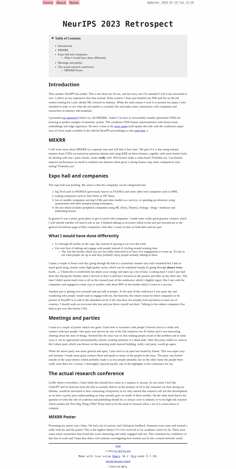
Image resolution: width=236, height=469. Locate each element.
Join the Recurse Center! (118, 461)
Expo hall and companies (72, 54)
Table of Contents (68, 38)
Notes (74, 2)
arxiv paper (121, 126)
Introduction (65, 45)
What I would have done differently (85, 57)
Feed (118, 446)
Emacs (116, 456)
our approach (70, 117)
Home (48, 2)
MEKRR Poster (73, 70)
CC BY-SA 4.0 (122, 451)
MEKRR (63, 50)
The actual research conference (76, 66)
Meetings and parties (70, 62)
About (61, 2)
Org (134, 456)
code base (139, 130)
